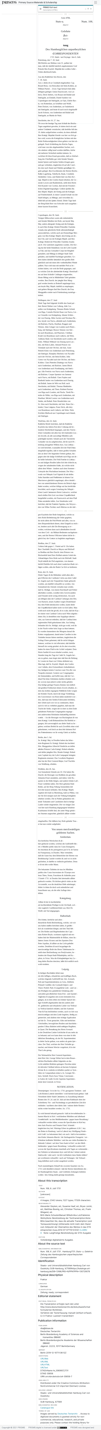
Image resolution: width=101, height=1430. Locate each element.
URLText (44, 1367)
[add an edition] (10, 9)
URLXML (44, 1361)
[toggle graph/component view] (19, 9)
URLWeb (44, 1358)
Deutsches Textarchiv (68, 1413)
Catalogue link (47, 1407)
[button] (82, 9)
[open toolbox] (29, 9)
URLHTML (45, 1364)
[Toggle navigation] (95, 2)
